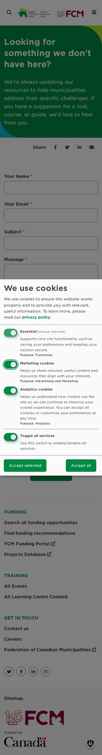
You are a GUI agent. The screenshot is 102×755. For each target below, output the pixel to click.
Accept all (81, 466)
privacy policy (36, 317)
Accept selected (25, 466)
